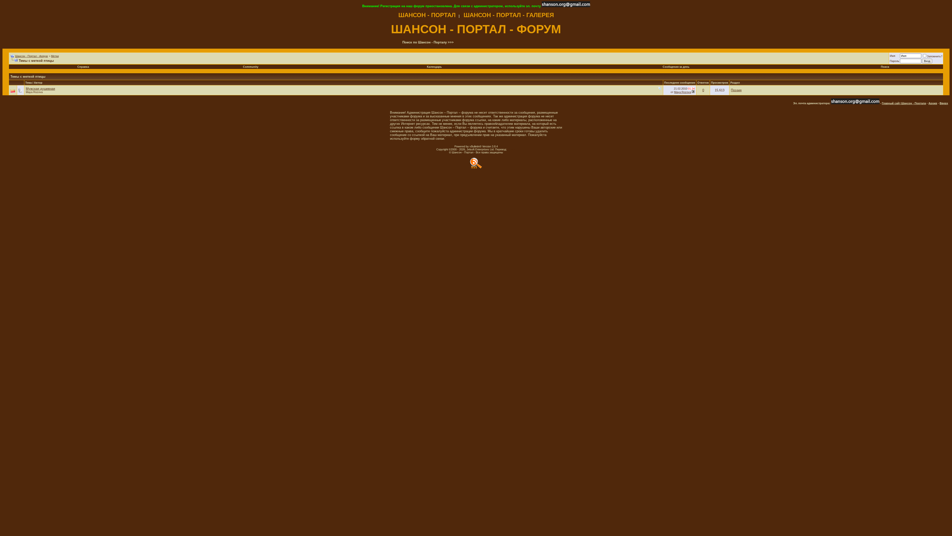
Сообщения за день (676, 66)
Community (250, 66)
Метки (55, 56)
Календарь (434, 66)
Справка (83, 66)
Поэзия (736, 90)
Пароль (894, 61)
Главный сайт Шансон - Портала (904, 103)
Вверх (944, 103)
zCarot (511, 149)
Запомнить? (934, 56)
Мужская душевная (40, 89)
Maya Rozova (34, 92)
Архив (932, 103)
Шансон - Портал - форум (31, 56)
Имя (892, 55)
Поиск (885, 66)
